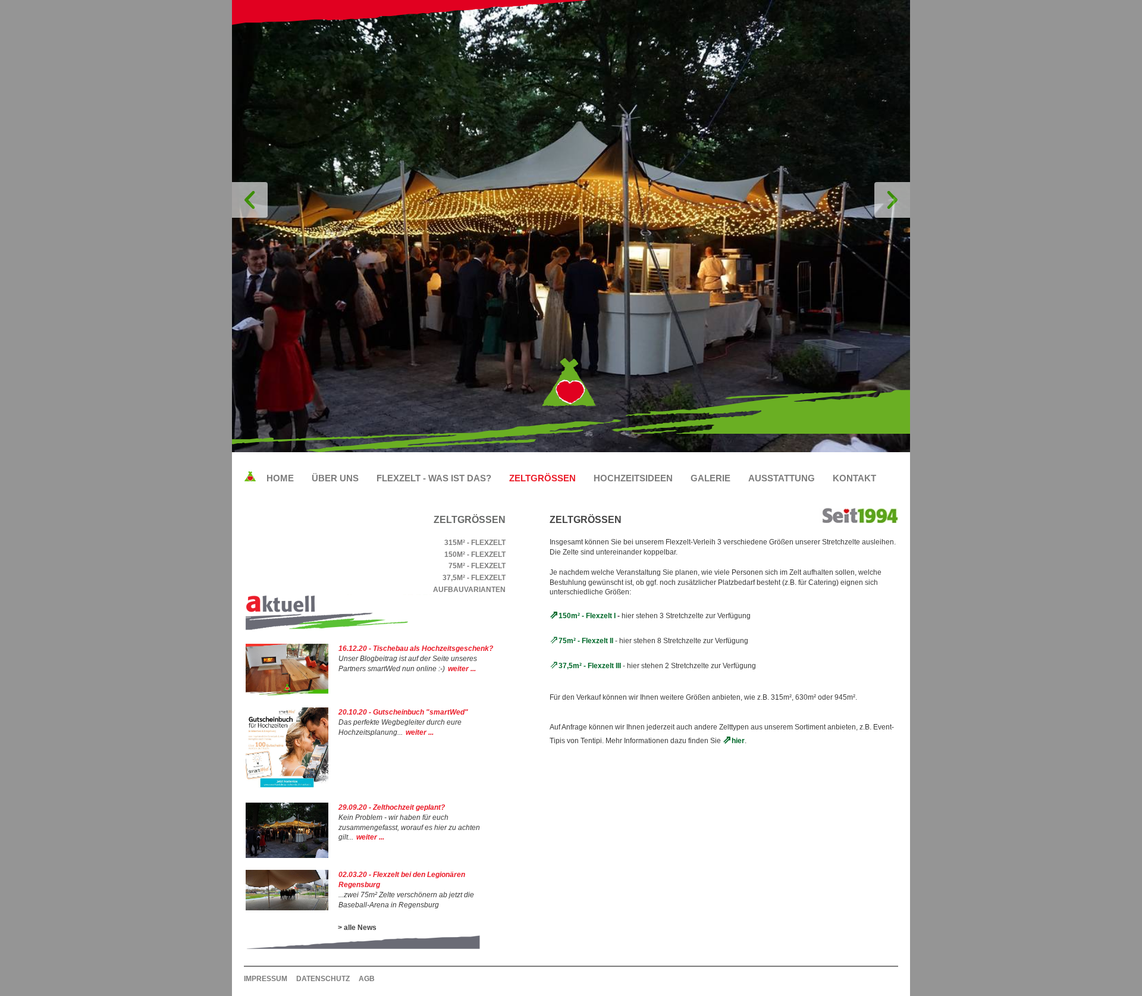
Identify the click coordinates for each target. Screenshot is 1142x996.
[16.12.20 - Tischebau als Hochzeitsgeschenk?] (287, 693)
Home (280, 478)
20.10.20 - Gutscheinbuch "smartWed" (403, 712)
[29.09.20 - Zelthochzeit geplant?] (287, 855)
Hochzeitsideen (633, 478)
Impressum (265, 979)
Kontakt (854, 478)
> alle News (357, 927)
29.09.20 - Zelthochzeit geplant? (391, 807)
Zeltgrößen (542, 478)
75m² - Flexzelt (477, 566)
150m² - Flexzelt (475, 554)
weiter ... (462, 669)
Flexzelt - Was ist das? (434, 478)
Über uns (335, 478)
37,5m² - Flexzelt (474, 578)
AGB (367, 979)
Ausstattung (781, 478)
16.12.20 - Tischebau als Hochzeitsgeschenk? (415, 648)
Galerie (710, 478)
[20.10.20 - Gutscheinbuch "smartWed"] (287, 788)
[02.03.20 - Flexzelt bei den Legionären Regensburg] (287, 908)
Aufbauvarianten (469, 589)
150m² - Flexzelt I (587, 616)
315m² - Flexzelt (475, 542)
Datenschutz (323, 979)
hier (738, 741)
